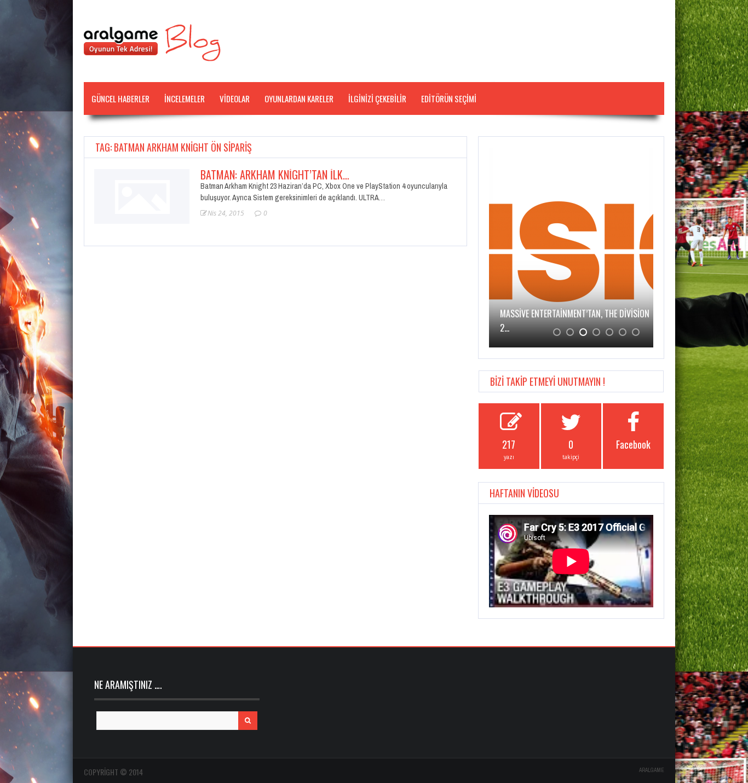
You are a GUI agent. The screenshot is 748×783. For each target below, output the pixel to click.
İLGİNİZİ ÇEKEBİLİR (377, 98)
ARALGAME (651, 770)
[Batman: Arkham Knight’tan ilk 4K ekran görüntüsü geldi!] (141, 195)
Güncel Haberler (120, 98)
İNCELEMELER (184, 98)
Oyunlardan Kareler (298, 98)
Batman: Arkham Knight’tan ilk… (274, 174)
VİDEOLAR (235, 98)
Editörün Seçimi (448, 98)
